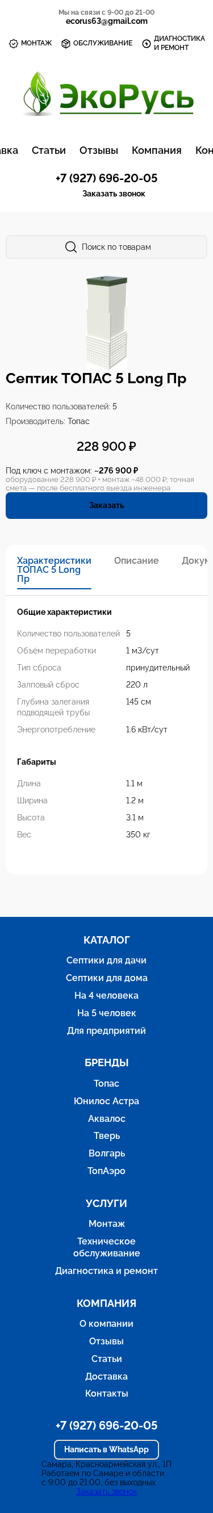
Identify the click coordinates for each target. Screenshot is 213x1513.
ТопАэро (106, 1171)
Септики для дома (107, 978)
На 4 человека (106, 995)
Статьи (49, 150)
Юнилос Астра (106, 1101)
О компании (106, 1323)
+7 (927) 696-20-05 (106, 178)
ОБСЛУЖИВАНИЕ (102, 43)
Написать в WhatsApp (106, 1449)
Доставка (106, 1376)
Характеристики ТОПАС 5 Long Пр (54, 570)
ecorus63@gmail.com (107, 21)
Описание (136, 561)
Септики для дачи (106, 960)
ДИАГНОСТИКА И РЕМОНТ (179, 43)
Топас (106, 1083)
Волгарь (107, 1153)
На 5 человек (106, 1013)
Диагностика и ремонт (106, 1270)
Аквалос (107, 1118)
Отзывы (99, 150)
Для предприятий (106, 1030)
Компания (157, 150)
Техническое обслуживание (106, 1247)
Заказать (106, 505)
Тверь (107, 1135)
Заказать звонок (113, 193)
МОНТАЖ (36, 43)
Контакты (106, 1393)
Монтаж (107, 1223)
